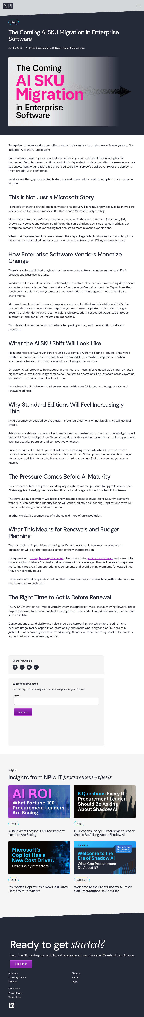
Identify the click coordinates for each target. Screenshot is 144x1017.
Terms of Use (14, 997)
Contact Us (14, 988)
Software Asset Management (68, 48)
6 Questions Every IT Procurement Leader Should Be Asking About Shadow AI (104, 833)
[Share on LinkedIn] (15, 667)
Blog (13, 22)
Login (74, 981)
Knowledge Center (17, 977)
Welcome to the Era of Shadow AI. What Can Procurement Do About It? (103, 889)
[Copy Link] (36, 667)
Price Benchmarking (40, 48)
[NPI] (8, 6)
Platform (76, 973)
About (75, 977)
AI (27, 48)
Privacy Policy (15, 993)
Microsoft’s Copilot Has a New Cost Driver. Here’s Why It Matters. (38, 889)
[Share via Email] (29, 667)
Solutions (13, 973)
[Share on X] (22, 667)
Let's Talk (21, 964)
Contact (12, 981)
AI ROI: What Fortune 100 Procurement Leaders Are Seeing (36, 833)
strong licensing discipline (46, 558)
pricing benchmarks (99, 558)
